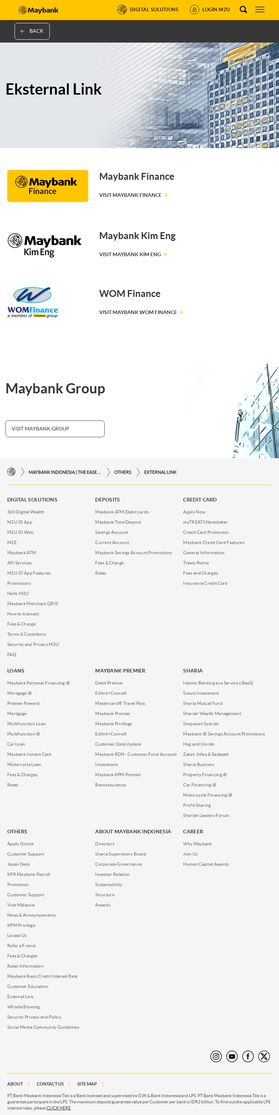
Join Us (190, 854)
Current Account (112, 542)
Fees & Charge (21, 624)
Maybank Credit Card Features (213, 542)
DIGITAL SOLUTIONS (32, 500)
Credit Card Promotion (206, 532)
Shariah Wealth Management (212, 713)
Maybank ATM (21, 552)
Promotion (18, 884)
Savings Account (111, 532)
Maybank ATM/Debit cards (122, 511)
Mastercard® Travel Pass (120, 703)
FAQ (11, 654)
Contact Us (50, 1084)
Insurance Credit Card (205, 583)
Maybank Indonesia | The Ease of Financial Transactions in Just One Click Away (65, 472)
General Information (204, 552)
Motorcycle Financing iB (207, 795)
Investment (106, 764)
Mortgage (17, 713)
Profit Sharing (197, 805)
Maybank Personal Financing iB (38, 682)
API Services (19, 562)
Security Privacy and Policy (34, 1017)
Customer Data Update (118, 744)
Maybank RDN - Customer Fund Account (136, 754)
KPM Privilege (21, 925)
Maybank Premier (113, 713)
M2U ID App (19, 522)
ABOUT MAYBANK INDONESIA (133, 831)
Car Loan (16, 744)
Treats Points (196, 562)
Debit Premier (109, 682)
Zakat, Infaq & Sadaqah (206, 754)
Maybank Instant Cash (29, 754)
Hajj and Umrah (198, 744)
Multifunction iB (23, 733)
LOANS (16, 671)
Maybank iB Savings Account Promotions (224, 733)
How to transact (23, 613)
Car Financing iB (199, 784)
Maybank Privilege (113, 723)
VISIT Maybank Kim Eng (130, 254)
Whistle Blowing (23, 1006)
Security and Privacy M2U (33, 644)
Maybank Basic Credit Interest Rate (42, 976)
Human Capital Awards (206, 864)
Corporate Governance (118, 864)
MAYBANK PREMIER (120, 671)
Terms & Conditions (26, 634)
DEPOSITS (107, 500)
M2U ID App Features (29, 573)
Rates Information (25, 966)
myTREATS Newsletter (205, 522)
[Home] (11, 472)
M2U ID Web (20, 532)
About (15, 1084)
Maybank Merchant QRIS (32, 603)
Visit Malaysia (21, 904)
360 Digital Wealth (25, 511)
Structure (104, 894)
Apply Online (20, 843)
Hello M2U (18, 593)
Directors (104, 843)
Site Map (87, 1084)
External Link (160, 472)
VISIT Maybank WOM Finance (138, 312)
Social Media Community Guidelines (43, 1027)
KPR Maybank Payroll (28, 874)
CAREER (193, 831)
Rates (100, 573)
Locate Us (17, 935)
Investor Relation (112, 874)
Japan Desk (18, 864)
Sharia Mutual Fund (202, 703)
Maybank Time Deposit (118, 522)
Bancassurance (110, 784)
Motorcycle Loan (24, 764)
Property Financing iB (205, 774)
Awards (102, 904)
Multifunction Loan (26, 723)
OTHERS (122, 472)
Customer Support (25, 854)
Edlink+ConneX (111, 693)
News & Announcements (31, 915)
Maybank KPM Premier (118, 774)
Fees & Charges (22, 774)
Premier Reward (23, 703)
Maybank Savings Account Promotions (133, 552)
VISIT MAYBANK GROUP (40, 428)
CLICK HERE (58, 1108)
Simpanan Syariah (201, 723)
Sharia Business (198, 764)
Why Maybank (197, 843)
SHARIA (193, 671)
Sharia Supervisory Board (120, 854)
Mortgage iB (19, 693)
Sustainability (108, 884)
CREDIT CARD (200, 500)
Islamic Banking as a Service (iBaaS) (218, 682)
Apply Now (194, 511)
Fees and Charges (200, 573)
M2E (12, 542)
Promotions (19, 583)
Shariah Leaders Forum (206, 815)
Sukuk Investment (201, 693)
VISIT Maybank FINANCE (130, 195)
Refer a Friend (21, 945)
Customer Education (27, 986)
